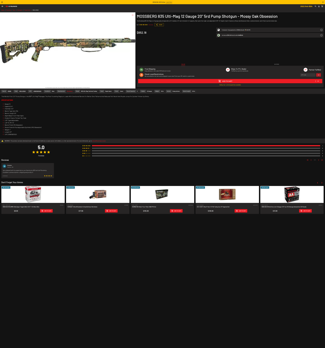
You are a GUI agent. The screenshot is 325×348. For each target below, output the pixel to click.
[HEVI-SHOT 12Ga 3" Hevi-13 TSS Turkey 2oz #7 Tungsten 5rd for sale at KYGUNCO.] (162, 194)
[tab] (183, 64)
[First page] (307, 160)
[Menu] (2, 6)
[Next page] (318, 160)
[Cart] (322, 6)
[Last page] (322, 160)
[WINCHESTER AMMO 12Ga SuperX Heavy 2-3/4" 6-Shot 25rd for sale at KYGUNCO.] (292, 194)
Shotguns (19, 10)
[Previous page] (311, 160)
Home (2, 10)
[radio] (140, 24)
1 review (150, 24)
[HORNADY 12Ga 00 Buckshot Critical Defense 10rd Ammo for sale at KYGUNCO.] (33, 194)
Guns (14, 10)
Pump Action (27, 10)
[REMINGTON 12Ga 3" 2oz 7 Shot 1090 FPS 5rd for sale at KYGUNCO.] (97, 194)
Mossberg (69, 91)
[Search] (315, 6)
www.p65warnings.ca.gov (99, 141)
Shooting (8, 10)
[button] (270, 30)
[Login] (319, 6)
